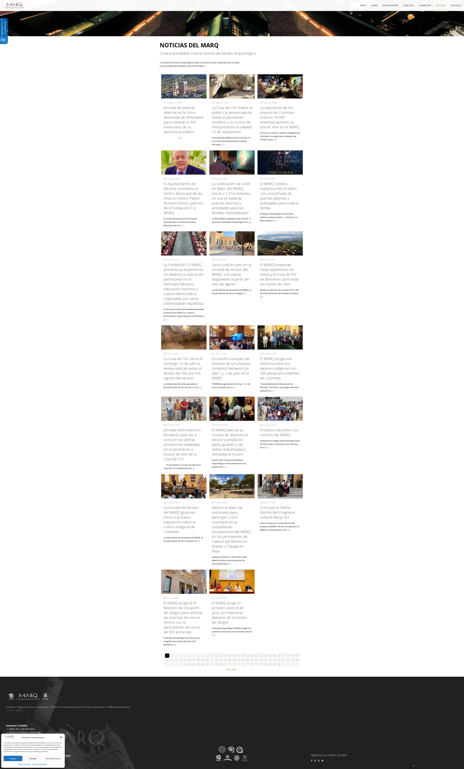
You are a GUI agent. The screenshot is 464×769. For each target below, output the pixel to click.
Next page (231, 669)
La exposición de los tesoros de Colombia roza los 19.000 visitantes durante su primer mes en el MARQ (279, 117)
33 (176, 659)
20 (252, 655)
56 (279, 659)
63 (194, 664)
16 (234, 655)
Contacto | (79, 707)
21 (256, 655)
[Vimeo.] (322, 760)
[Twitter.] (319, 760)
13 (221, 655)
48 (243, 659)
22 (261, 655)
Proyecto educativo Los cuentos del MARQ (279, 432)
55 (274, 659)
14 (225, 655)
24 (270, 655)
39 (203, 659)
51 (256, 659)
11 (212, 655)
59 (292, 659)
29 (292, 655)
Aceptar (13, 758)
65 (203, 664)
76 (252, 664)
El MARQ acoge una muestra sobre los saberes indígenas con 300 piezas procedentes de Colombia (279, 368)
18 (243, 655)
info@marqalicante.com (118, 707)
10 (207, 655)
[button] (61, 737)
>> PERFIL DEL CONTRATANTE (20, 729)
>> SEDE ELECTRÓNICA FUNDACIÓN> (24, 732)
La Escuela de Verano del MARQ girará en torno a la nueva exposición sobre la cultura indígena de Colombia (181, 519)
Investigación (42, 707)
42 (216, 659)
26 (279, 655)
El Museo (10, 707)
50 (252, 659)
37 (194, 659)
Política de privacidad (39, 764)
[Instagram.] (315, 760)
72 (234, 664)
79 (265, 664)
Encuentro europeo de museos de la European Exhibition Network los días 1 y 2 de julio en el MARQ (231, 368)
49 (247, 659)
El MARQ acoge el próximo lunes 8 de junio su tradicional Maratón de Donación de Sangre (229, 612)
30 (297, 655)
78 (261, 664)
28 (288, 655)
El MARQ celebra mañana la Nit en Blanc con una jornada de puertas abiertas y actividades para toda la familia (279, 195)
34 (180, 659)
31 (167, 659)
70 (225, 664)
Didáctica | (56, 707)
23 (265, 655)
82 (279, 664)
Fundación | (68, 707)
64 (198, 664)
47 (239, 659)
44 (225, 659)
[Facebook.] (312, 760)
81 (274, 664)
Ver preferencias (53, 758)
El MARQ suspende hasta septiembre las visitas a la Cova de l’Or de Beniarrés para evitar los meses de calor (279, 274)
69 (221, 664)
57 (283, 659)
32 (171, 659)
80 (270, 664)
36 (189, 659)
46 (234, 659)
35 (185, 659)
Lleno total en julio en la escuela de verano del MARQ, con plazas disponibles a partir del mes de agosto (231, 274)
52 (261, 659)
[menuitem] (363, 5)
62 (189, 664)
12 (216, 655)
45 (230, 659)
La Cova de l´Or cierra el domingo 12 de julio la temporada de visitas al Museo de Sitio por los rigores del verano (183, 368)
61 (185, 664)
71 (230, 664)
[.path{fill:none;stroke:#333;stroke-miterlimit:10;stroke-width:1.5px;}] (184, 86)
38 (198, 659)
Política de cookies (24, 764)
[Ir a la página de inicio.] (14, 5)
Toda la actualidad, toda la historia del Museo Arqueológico (208, 53)
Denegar (33, 758)
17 (239, 655)
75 (247, 664)
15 (230, 655)
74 (243, 664)
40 (207, 659)
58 (288, 659)
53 (265, 659)
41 (212, 659)
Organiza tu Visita (25, 707)
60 (297, 659)
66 (207, 664)
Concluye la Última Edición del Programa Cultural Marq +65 (277, 512)
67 (212, 664)
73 (239, 664)
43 (221, 659)
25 (274, 655)
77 (256, 664)
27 (283, 655)
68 (216, 664)
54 (270, 659)
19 (247, 655)
